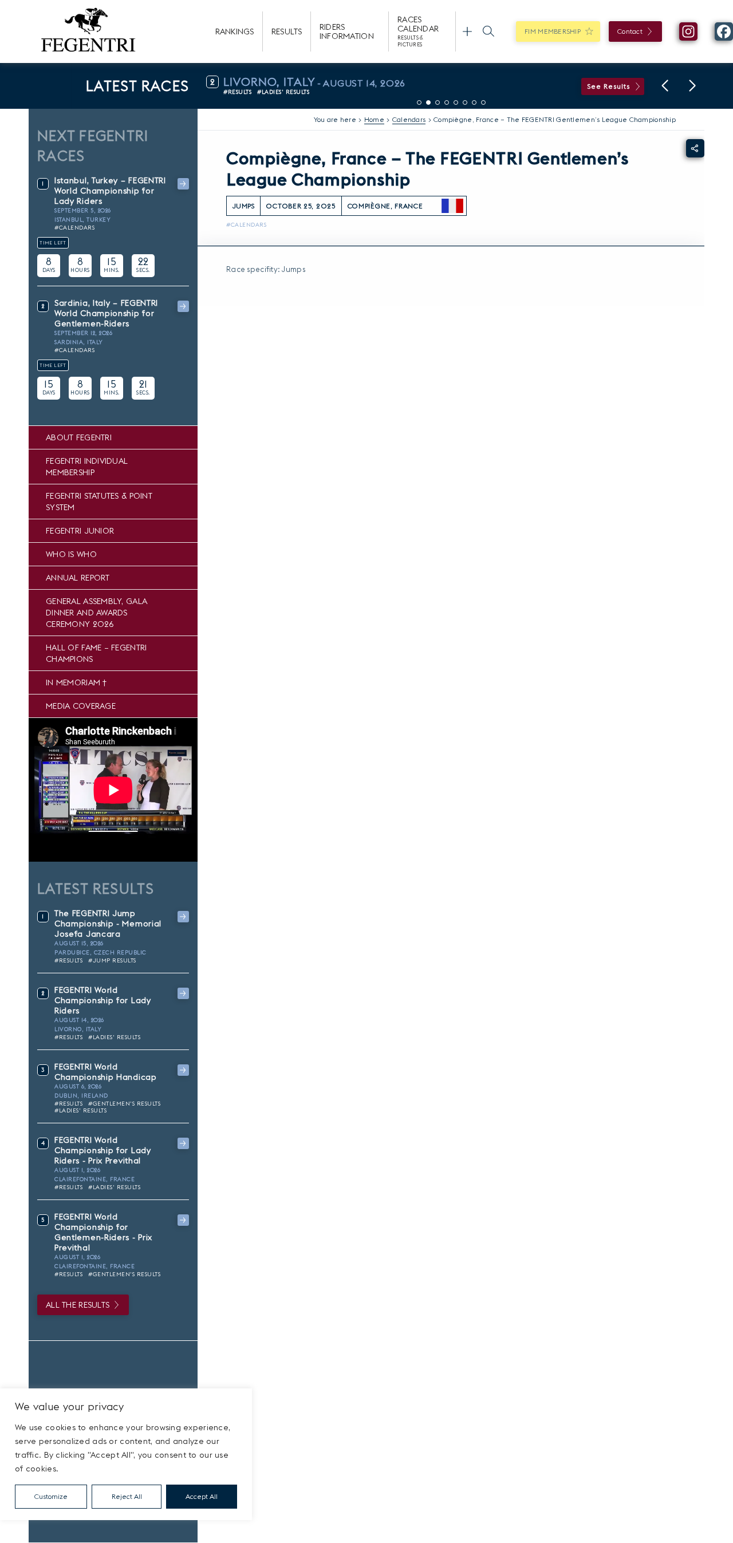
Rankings (234, 31)
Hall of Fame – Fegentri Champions (96, 653)
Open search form (488, 31)
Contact (630, 31)
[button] (664, 86)
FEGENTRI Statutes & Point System (99, 501)
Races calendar (418, 31)
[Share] (695, 148)
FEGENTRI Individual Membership (87, 466)
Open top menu (467, 31)
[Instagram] (688, 31)
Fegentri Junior (80, 531)
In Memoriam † (76, 682)
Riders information (347, 31)
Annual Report (78, 578)
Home (374, 119)
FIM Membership (553, 31)
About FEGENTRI (79, 437)
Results (286, 31)
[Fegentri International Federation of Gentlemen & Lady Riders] (88, 31)
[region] (126, 1454)
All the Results (77, 1305)
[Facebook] (724, 31)
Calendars (409, 119)
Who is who (71, 554)
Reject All (127, 1496)
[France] (452, 206)
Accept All (202, 1496)
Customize (51, 1496)
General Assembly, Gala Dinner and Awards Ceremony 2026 (96, 612)
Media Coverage (81, 706)
